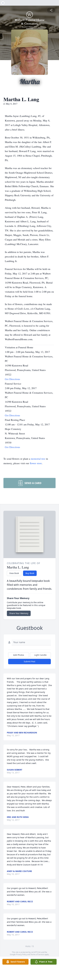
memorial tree (38, 458)
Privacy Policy (21, 954)
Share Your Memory (18, 613)
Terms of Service (37, 954)
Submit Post (29, 661)
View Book (14, 573)
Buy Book (29, 573)
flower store (36, 463)
